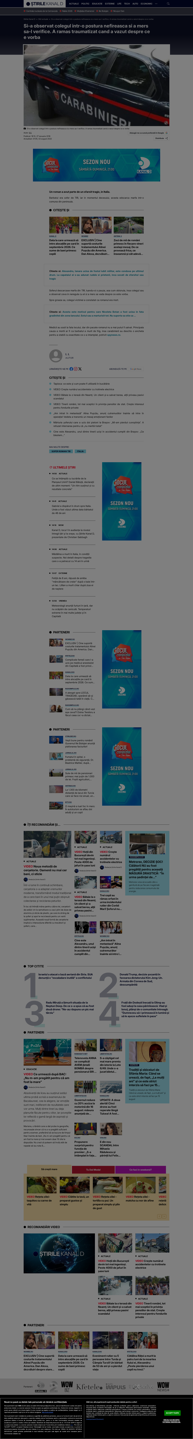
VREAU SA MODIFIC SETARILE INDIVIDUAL (171, 1421)
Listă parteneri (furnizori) (95, 1419)
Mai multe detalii (47, 1412)
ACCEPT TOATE (172, 1413)
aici (72, 1425)
